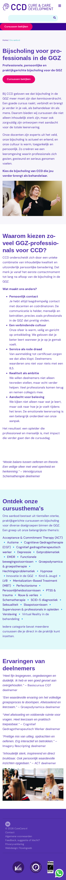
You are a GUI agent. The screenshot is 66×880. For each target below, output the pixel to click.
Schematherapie (14, 600)
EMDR (11, 557)
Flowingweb (25, 848)
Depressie (24, 552)
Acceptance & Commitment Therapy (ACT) (33, 537)
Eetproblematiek (48, 552)
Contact (10, 832)
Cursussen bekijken (16, 26)
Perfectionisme (26, 585)
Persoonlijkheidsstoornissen (22, 590)
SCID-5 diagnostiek (44, 600)
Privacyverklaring (14, 844)
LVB (5, 581)
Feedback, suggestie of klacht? (22, 840)
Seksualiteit (10, 605)
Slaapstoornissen (35, 605)
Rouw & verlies (28, 595)
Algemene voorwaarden (18, 836)
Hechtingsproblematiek (19, 571)
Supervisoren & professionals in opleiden (31, 609)
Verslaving (10, 614)
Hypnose (46, 571)
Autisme (13, 542)
